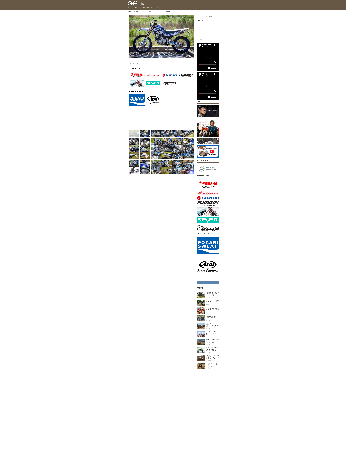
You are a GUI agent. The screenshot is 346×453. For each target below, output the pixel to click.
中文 (210, 17)
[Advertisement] (142, 118)
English (206, 17)
